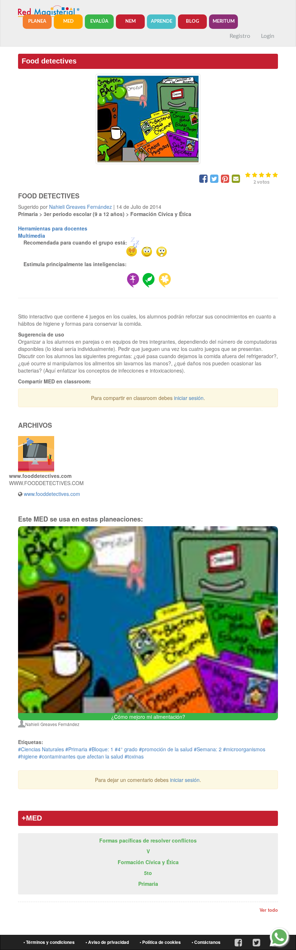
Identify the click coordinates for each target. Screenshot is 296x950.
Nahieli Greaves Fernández (80, 206)
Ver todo (269, 910)
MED (68, 21)
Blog (192, 21)
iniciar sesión (189, 397)
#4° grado (126, 749)
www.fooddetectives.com (52, 493)
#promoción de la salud (165, 749)
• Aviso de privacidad (107, 942)
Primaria (148, 883)
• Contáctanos (206, 942)
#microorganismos (244, 749)
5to (148, 872)
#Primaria (76, 749)
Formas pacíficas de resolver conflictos (148, 840)
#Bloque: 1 (101, 749)
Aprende (161, 21)
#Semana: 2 (208, 749)
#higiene (28, 756)
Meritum (224, 21)
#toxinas (134, 756)
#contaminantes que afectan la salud (81, 756)
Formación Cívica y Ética (148, 862)
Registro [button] (240, 36)
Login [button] (267, 36)
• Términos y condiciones (49, 942)
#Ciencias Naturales (41, 749)
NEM (130, 21)
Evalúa (99, 21)
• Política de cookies (160, 942)
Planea (37, 21)
